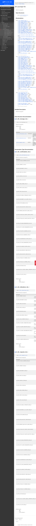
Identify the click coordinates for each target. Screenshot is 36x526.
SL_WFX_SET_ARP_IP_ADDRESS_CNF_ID (25, 77)
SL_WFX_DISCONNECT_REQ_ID (23, 23)
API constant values (6, 26)
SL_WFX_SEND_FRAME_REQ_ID (23, 26)
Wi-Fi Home (3, 50)
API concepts (5, 25)
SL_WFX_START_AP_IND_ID (23, 95)
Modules (3, 22)
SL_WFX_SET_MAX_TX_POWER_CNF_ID (24, 84)
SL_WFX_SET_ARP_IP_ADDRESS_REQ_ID (25, 41)
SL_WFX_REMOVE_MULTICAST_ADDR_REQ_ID (25, 33)
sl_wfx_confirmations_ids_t (8, 32)
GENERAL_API (4, 40)
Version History (4, 48)
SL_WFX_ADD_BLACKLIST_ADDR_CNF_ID (25, 83)
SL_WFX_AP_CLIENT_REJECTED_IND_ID (25, 100)
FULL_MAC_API (17, 7)
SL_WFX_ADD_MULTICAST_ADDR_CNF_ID (25, 68)
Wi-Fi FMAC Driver (4, 15)
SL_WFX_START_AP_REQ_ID (23, 24)
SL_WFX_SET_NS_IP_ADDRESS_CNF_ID (24, 78)
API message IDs (6, 29)
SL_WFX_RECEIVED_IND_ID (23, 97)
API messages (5, 36)
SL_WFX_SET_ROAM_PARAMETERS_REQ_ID (25, 38)
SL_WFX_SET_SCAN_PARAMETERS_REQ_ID (25, 44)
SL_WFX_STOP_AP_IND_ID (22, 96)
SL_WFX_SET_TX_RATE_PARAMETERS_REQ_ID (26, 39)
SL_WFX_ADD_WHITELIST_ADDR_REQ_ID (25, 46)
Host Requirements (5, 18)
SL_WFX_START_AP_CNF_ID (23, 60)
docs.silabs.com (7, 4)
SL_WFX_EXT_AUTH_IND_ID (22, 103)
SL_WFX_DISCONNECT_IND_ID (23, 94)
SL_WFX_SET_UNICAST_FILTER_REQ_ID (25, 45)
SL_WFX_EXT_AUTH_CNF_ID (22, 89)
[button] (35, 263)
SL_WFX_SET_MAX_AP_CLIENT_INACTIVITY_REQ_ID (26, 36)
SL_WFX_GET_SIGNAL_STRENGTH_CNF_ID (25, 65)
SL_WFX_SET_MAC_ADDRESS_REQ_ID (24, 21)
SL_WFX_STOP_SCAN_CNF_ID (23, 64)
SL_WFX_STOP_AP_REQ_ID (22, 25)
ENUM (3, 43)
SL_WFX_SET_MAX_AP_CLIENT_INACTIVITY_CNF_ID (26, 72)
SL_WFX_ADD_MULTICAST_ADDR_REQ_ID (25, 32)
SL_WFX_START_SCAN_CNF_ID (23, 63)
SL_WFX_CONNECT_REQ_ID (22, 22)
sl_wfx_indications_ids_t (8, 33)
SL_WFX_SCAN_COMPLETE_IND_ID (24, 98)
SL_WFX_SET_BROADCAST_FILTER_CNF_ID (25, 79)
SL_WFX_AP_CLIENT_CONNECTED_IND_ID (25, 99)
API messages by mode (7, 37)
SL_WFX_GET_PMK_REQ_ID (22, 50)
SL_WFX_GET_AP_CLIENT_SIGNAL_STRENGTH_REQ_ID (27, 51)
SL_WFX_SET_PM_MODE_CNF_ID (23, 67)
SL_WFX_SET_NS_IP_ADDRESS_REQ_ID (24, 42)
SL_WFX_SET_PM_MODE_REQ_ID (23, 31)
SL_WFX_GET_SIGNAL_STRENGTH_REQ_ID (25, 29)
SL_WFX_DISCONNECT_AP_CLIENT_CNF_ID (25, 66)
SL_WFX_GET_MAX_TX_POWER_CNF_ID (24, 85)
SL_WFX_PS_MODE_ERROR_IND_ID (24, 104)
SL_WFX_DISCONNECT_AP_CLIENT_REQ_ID (25, 30)
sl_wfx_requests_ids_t (22, 20)
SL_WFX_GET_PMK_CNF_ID (22, 86)
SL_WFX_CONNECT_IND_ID (22, 93)
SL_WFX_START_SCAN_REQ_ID (23, 27)
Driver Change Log (5, 47)
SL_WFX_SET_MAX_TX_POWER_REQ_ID (24, 48)
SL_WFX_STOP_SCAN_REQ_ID (23, 28)
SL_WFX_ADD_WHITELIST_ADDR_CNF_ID (25, 82)
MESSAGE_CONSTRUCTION (7, 39)
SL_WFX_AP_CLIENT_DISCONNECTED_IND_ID (25, 101)
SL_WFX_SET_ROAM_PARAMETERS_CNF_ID (25, 74)
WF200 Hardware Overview (6, 12)
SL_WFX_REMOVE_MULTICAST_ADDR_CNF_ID (25, 69)
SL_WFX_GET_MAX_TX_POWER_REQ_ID (24, 49)
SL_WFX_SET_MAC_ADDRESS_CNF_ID (24, 57)
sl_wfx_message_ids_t (7, 30)
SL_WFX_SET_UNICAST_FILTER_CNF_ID (25, 81)
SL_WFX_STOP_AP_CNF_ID (22, 61)
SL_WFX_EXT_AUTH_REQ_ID (23, 53)
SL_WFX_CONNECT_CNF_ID (22, 58)
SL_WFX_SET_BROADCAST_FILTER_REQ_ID (25, 43)
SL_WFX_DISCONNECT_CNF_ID (23, 59)
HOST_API (4, 44)
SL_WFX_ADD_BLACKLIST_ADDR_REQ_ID (25, 47)
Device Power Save (5, 19)
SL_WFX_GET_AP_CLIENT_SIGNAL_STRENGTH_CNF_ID (27, 87)
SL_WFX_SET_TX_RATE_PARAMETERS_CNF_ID (26, 75)
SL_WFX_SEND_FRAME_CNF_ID (23, 62)
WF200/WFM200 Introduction (6, 9)
